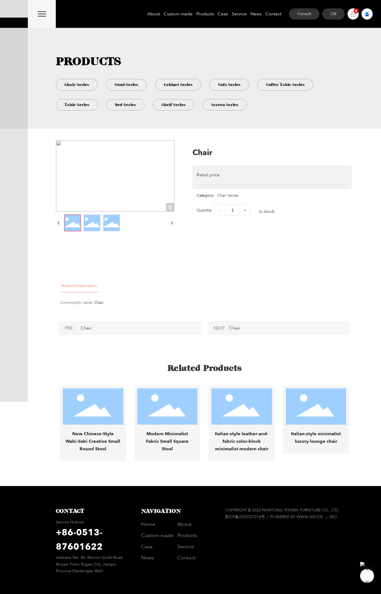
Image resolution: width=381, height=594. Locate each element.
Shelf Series (173, 104)
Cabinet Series (178, 84)
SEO (333, 517)
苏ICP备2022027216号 (245, 517)
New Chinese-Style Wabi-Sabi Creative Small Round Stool (93, 441)
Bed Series (125, 104)
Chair (86, 328)
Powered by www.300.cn (296, 517)
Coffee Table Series (285, 84)
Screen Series (224, 104)
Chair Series (76, 84)
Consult (304, 13)
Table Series (76, 104)
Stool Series (126, 84)
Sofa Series (229, 84)
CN (333, 13)
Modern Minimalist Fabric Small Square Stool (167, 441)
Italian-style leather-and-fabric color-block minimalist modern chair (241, 441)
